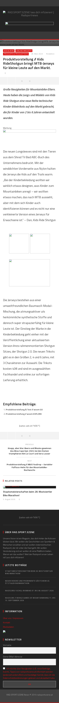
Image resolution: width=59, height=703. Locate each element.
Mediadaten (8, 626)
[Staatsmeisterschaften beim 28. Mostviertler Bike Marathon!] (29, 487)
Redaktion (50, 54)
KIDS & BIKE (9, 50)
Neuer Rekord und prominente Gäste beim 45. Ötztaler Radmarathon (27, 582)
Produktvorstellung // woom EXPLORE (24, 413)
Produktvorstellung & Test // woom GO (24, 409)
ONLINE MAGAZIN (24, 50)
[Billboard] (29, 135)
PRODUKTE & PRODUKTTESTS (16, 54)
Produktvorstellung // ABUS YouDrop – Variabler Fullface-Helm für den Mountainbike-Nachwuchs (29, 465)
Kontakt (6, 622)
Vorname (7, 645)
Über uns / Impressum (13, 618)
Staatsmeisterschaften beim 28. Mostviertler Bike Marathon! (29, 572)
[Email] (34, 3)
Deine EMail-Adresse (12, 656)
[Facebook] (28, 3)
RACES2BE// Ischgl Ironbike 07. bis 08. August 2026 (29, 590)
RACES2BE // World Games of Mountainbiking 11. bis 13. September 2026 (30, 599)
